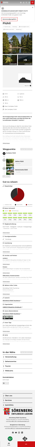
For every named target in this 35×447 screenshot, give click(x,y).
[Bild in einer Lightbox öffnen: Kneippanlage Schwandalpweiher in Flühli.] (10, 60)
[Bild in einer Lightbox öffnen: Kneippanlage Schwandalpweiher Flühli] (17, 43)
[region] (17, 76)
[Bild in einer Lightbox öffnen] (17, 412)
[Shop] (32, 2)
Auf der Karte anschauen (26, 149)
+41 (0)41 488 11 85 (11, 421)
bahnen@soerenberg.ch (23, 428)
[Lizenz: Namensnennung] (8, 319)
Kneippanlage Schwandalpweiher (15, 133)
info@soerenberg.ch (23, 421)
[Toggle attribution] (30, 86)
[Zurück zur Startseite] (4, 3)
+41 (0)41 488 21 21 (10, 428)
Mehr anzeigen (6, 176)
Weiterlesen (6, 143)
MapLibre (27, 85)
